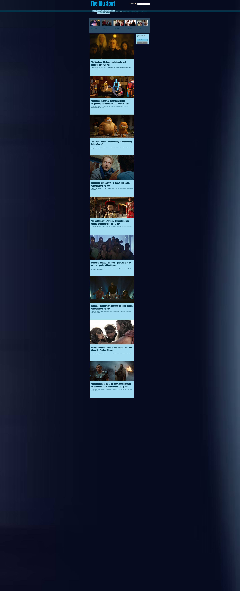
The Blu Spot (103, 3)
